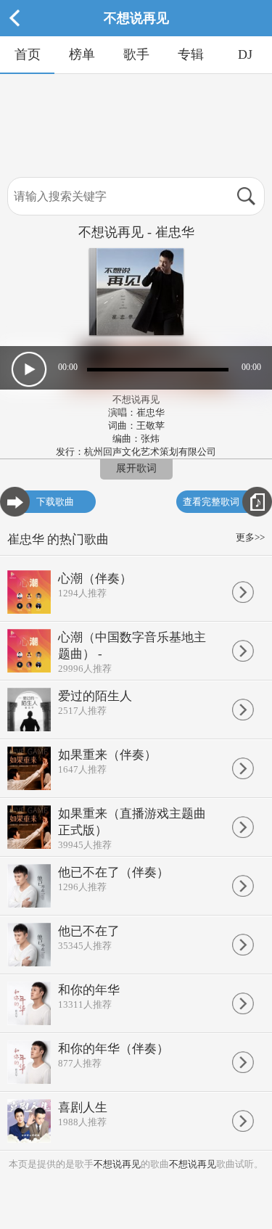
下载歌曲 (55, 501)
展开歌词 (136, 468)
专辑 (191, 54)
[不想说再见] (136, 33)
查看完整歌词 (211, 501)
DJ (245, 54)
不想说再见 (117, 1164)
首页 (28, 54)
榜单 (82, 54)
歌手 (136, 54)
